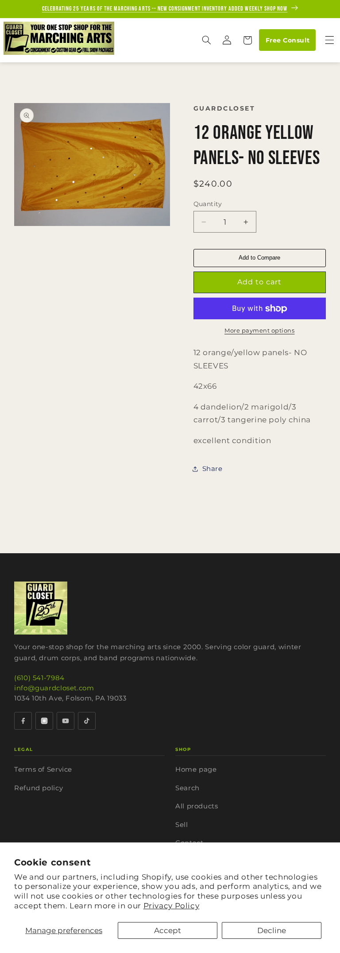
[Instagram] (44, 721)
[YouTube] (65, 721)
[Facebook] (23, 721)
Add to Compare (259, 257)
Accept (167, 930)
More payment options (259, 330)
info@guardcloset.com (54, 688)
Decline (271, 930)
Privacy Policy (171, 905)
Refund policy (38, 788)
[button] (206, 40)
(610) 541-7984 (39, 677)
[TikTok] (87, 721)
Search (187, 788)
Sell (181, 824)
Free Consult (287, 40)
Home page (196, 769)
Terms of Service (43, 769)
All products (196, 806)
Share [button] (212, 469)
